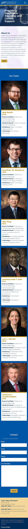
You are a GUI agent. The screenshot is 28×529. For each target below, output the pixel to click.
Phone (3, 456)
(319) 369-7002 (6, 509)
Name (3, 441)
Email (3, 449)
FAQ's (4, 61)
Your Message (5, 463)
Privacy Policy (5, 527)
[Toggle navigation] (25, 2)
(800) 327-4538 (6, 506)
